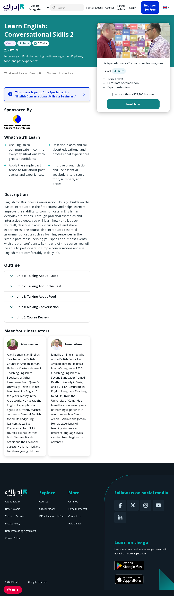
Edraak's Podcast (77, 508)
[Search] (54, 8)
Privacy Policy (12, 523)
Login (132, 7)
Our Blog (73, 501)
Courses (109, 7)
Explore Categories (35, 7)
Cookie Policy (12, 538)
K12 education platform (52, 516)
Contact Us (74, 516)
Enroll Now (133, 104)
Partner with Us (121, 7)
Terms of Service (14, 516)
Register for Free (150, 7)
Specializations (94, 7)
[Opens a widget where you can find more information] (12, 590)
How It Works (12, 508)
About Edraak (12, 501)
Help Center (74, 523)
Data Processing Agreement (20, 530)
